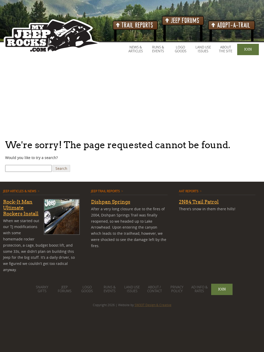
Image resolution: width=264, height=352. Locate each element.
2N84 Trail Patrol (199, 202)
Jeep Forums (184, 20)
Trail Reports (136, 25)
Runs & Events (158, 49)
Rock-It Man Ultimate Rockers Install (20, 208)
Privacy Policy (176, 289)
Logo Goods (180, 49)
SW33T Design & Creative (153, 305)
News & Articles (135, 49)
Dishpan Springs (110, 202)
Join (248, 49)
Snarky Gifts (42, 289)
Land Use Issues (203, 49)
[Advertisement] (132, 98)
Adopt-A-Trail (233, 25)
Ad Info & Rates (199, 289)
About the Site (225, 49)
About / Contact (154, 289)
